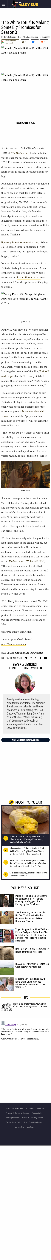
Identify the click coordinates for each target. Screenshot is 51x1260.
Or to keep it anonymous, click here (30, 1006)
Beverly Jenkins (10, 37)
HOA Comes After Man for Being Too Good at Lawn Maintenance (32, 965)
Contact (30, 1127)
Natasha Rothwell (22, 653)
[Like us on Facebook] (31, 659)
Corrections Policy (13, 1122)
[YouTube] (45, 659)
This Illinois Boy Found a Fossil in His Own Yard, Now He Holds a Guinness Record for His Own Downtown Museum (30, 917)
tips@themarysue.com (13, 643)
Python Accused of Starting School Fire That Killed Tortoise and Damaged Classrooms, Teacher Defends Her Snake (27, 839)
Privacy (9, 1113)
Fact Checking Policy (33, 1122)
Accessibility (37, 1113)
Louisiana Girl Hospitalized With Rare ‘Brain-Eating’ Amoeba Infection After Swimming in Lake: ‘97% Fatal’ (31, 983)
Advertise (40, 1108)
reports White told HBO (26, 561)
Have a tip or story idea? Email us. (29, 1004)
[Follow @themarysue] (26, 659)
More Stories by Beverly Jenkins (25, 739)
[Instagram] (36, 659)
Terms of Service (22, 1113)
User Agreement (12, 1118)
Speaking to (20, 242)
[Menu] (3, 4)
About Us (30, 1108)
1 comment (45, 37)
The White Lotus (20, 153)
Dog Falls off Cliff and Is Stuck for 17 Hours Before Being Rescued (32, 950)
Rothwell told (29, 277)
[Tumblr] (40, 659)
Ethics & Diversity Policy (32, 1118)
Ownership (19, 1127)
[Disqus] (25, 1054)
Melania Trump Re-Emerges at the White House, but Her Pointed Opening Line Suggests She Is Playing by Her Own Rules (31, 900)
